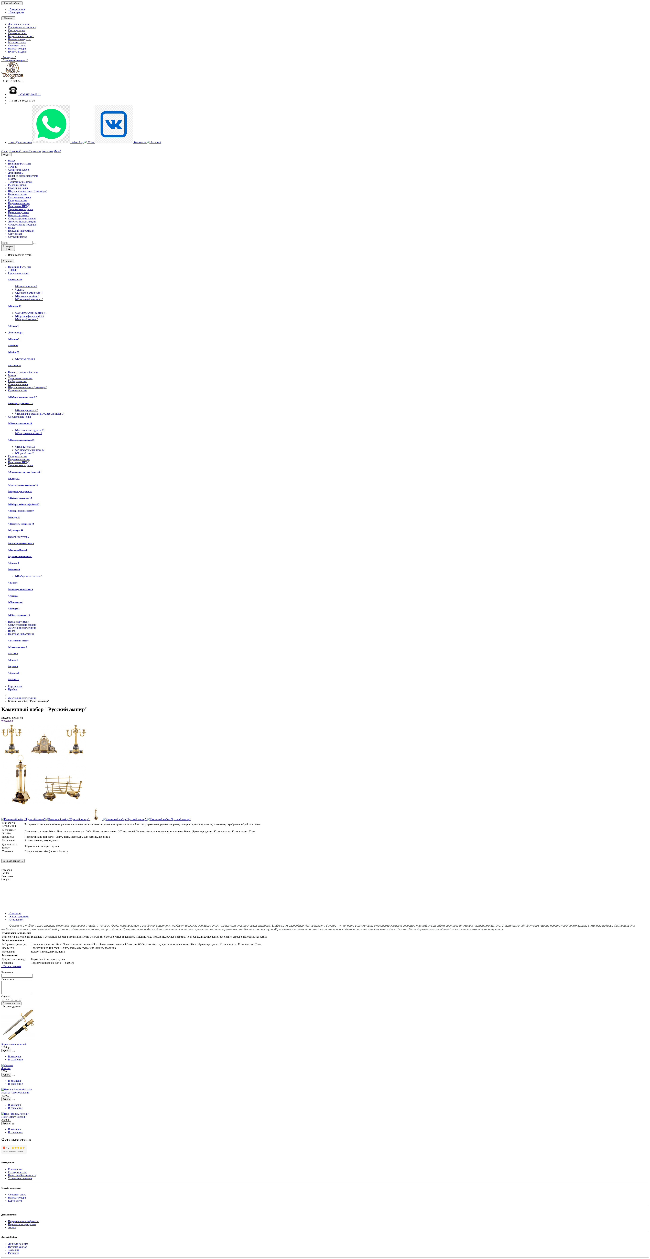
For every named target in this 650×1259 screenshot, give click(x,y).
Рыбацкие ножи (17, 184)
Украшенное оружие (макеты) (24, 472)
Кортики (14, 306)
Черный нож (24, 453)
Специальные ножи (19, 197)
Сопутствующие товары (22, 218)
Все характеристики (13, 861)
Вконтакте (140, 142)
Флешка (5, 1068)
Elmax (13, 660)
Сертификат (15, 233)
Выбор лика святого (28, 576)
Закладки (13, 1249)
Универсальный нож (29, 449)
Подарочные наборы (21, 510)
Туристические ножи (20, 181)
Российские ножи (18, 640)
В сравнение (15, 1059)
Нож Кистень (25, 446)
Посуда (14, 517)
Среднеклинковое (18, 169)
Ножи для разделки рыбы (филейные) (39, 413)
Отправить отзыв (11, 1003)
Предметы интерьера (21, 524)
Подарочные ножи (19, 203)
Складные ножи (17, 200)
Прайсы (12, 689)
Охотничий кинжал (29, 299)
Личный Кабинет (18, 1243)
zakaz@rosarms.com (20, 142)
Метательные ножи (20, 423)
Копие (13, 582)
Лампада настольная (20, 589)
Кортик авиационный (14, 1044)
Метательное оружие (30, 430)
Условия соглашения (20, 1178)
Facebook (155, 142)
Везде (11, 160)
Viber (91, 142)
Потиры (14, 608)
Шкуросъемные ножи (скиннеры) (27, 191)
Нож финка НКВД (18, 206)
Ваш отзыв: (8, 979)
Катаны (13, 339)
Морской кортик (26, 319)
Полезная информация (21, 230)
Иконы (14, 569)
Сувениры (15, 530)
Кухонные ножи (17, 194)
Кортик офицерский (29, 316)
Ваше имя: (7, 972)
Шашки (14, 365)
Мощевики (15, 602)
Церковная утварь (18, 212)
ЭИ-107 (13, 679)
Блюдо (13, 478)
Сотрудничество (17, 236)
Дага (20, 289)
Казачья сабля (25, 358)
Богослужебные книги (21, 543)
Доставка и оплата (18, 24)
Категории (8, 261)
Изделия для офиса (20, 491)
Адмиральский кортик (30, 312)
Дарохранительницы (20, 556)
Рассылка (13, 1253)
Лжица (13, 596)
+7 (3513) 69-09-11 (29, 94)
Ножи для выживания (21, 440)
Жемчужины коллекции (22, 221)
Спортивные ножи (28, 433)
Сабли (13, 352)
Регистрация (16, 12)
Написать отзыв (11, 966)
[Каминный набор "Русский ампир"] (43, 806)
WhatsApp (77, 142)
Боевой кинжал (26, 286)
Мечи (13, 345)
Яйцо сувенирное (19, 615)
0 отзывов (7, 720)
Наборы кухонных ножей (22, 397)
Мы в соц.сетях (17, 42)
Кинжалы (15, 279)
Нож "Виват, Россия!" (14, 1116)
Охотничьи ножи (18, 188)
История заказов (17, 1246)
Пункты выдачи (17, 51)
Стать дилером (16, 30)
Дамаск (13, 673)
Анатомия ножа (17, 647)
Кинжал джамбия (27, 296)
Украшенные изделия (20, 209)
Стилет (13, 326)
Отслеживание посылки (22, 27)
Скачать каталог (17, 33)
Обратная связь (17, 45)
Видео (11, 227)
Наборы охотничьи (20, 498)
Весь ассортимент (18, 215)
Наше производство (19, 39)
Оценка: (6, 996)
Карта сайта (15, 1200)
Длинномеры (15, 172)
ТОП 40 (12, 166)
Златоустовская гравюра (23, 485)
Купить (6, 1050)
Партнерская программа (22, 1224)
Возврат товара (17, 48)
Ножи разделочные (20, 403)
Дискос (13, 563)
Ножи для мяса (26, 410)
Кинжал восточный (29, 292)
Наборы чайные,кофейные (23, 504)
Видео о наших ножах (21, 36)
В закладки (14, 1056)
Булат (13, 666)
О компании (15, 1169)
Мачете (12, 178)
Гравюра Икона (17, 550)
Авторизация (16, 9)
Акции (12, 1227)
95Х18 (13, 653)
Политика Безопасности (22, 1175)
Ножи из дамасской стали (23, 175)
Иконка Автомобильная (15, 1092)
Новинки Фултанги (19, 163)
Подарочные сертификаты (23, 1221)
